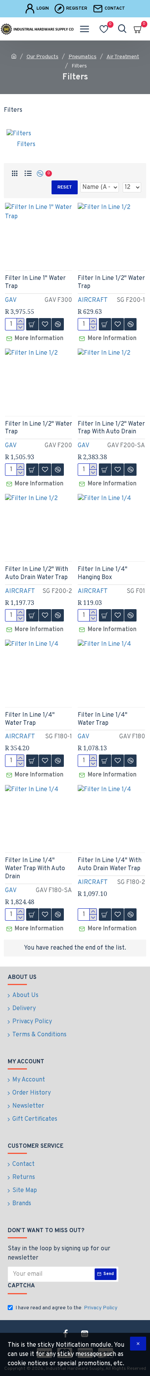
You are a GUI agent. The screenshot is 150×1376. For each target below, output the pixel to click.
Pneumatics (82, 57)
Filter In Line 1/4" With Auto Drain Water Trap (110, 864)
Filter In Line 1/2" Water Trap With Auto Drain (111, 428)
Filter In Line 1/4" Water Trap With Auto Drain (35, 869)
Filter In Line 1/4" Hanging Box (102, 573)
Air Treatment (123, 57)
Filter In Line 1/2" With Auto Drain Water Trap (36, 573)
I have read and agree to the (66, 1308)
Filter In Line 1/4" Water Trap (30, 719)
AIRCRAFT (93, 300)
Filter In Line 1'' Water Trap (35, 282)
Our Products (42, 57)
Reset (64, 187)
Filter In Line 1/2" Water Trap (111, 282)
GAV (11, 300)
